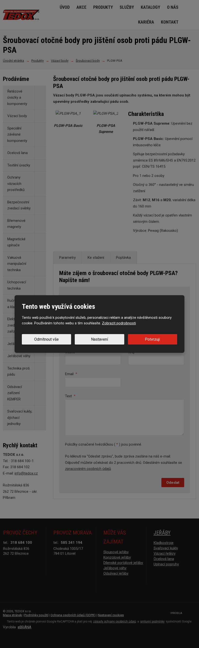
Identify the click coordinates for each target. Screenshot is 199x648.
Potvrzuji (152, 339)
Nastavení (99, 339)
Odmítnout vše (46, 339)
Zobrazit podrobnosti (119, 323)
